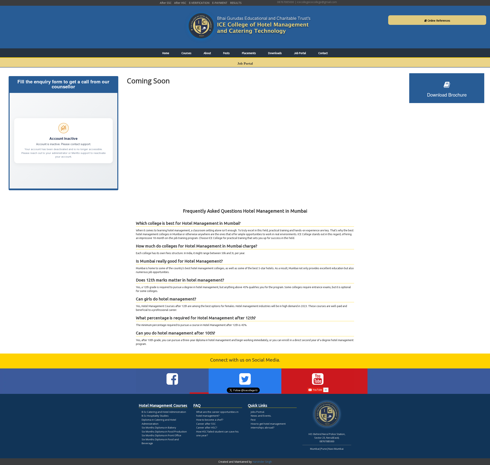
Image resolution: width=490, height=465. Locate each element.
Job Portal (300, 53)
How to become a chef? (209, 419)
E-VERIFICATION (199, 3)
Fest (253, 419)
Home (165, 53)
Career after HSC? (206, 427)
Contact (323, 53)
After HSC (180, 3)
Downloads (275, 53)
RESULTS (236, 3)
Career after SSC (206, 423)
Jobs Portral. (258, 412)
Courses (186, 53)
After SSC (166, 3)
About (207, 53)
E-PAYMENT (219, 3)
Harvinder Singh (262, 461)
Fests (226, 53)
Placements (249, 53)
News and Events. (261, 415)
